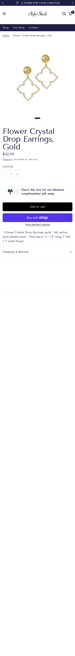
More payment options (37, 224)
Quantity (8, 166)
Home (6, 35)
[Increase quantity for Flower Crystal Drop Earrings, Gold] (17, 174)
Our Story (18, 27)
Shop (6, 27)
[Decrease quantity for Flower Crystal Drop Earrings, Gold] (5, 174)
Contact (33, 27)
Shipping (7, 159)
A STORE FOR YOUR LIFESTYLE (40, 3)
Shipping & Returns (16, 251)
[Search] (64, 13)
